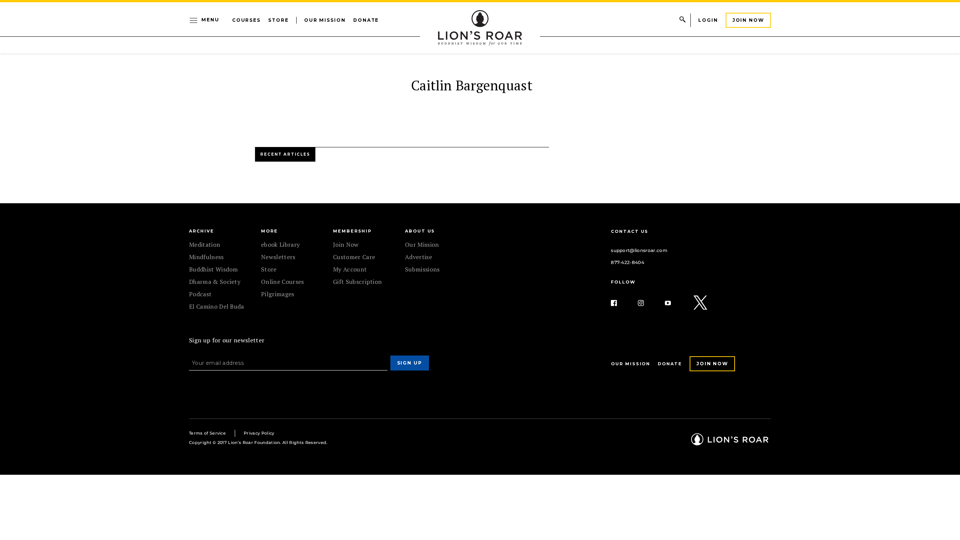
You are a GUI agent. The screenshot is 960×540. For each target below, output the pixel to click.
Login (708, 20)
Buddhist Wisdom (213, 269)
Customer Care (354, 257)
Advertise (418, 257)
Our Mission (325, 20)
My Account (350, 269)
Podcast (200, 294)
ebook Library (280, 244)
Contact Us (629, 231)
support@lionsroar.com (639, 250)
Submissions (422, 269)
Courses (246, 20)
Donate (366, 20)
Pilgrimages (277, 294)
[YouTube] (674, 303)
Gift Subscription (357, 282)
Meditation (204, 244)
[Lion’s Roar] (729, 443)
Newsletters (278, 257)
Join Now (748, 20)
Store (278, 20)
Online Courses (282, 282)
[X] (701, 303)
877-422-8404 (627, 262)
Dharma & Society (214, 282)
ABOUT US (420, 231)
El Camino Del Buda (216, 306)
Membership (352, 231)
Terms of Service (207, 433)
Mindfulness (206, 257)
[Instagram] (647, 303)
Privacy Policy (259, 433)
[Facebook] (620, 303)
